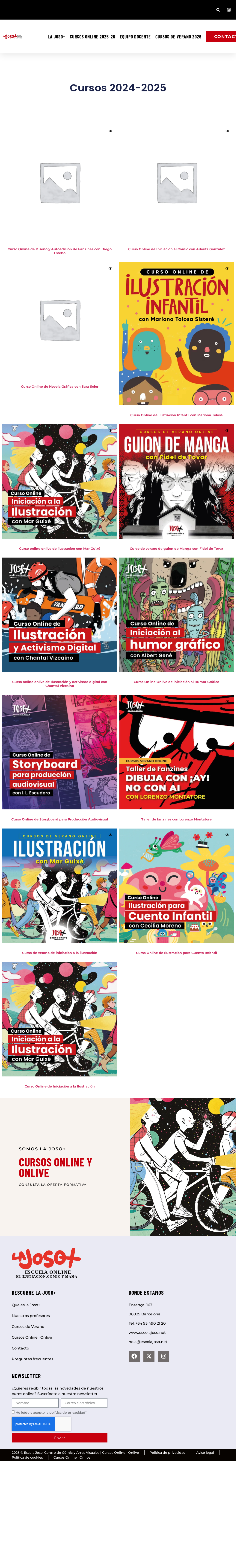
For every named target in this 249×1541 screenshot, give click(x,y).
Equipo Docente (135, 36)
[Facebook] (134, 1356)
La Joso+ (56, 36)
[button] (218, 9)
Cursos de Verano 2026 (178, 36)
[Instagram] (163, 1356)
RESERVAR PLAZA (60, 397)
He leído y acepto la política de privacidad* (51, 1412)
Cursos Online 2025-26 (92, 36)
